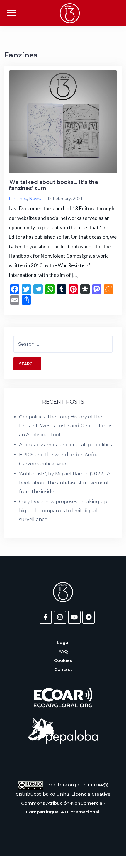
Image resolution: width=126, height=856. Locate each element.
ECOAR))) (98, 785)
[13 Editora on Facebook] (46, 617)
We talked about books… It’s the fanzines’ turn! (53, 185)
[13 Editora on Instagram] (60, 617)
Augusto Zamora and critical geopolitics (65, 445)
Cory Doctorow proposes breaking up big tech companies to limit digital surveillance (63, 510)
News (35, 198)
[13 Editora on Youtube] (74, 617)
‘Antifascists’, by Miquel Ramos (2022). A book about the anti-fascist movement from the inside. (64, 482)
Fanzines (18, 198)
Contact (63, 669)
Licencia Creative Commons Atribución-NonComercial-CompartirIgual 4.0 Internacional (65, 803)
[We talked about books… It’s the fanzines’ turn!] (63, 121)
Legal (63, 642)
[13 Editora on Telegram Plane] (88, 617)
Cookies (63, 660)
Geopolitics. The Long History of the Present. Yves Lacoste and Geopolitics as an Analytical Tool (65, 426)
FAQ (63, 651)
